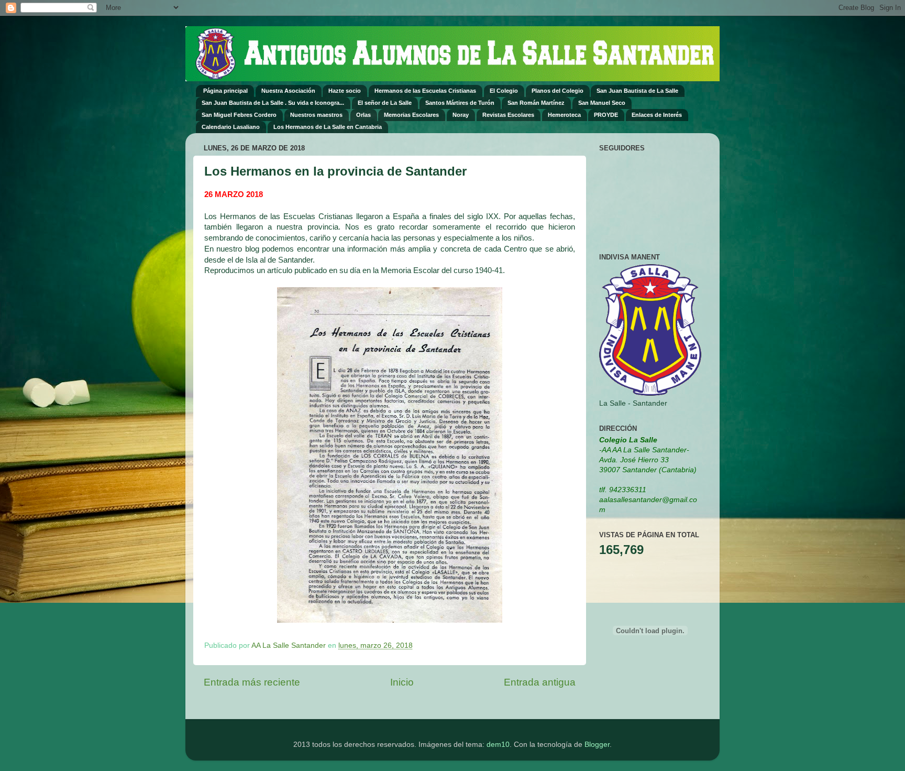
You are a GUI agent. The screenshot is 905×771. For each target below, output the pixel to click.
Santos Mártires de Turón (459, 103)
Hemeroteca (564, 115)
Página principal (225, 91)
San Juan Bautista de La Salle (637, 91)
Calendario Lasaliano (231, 127)
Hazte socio (344, 91)
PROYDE (606, 115)
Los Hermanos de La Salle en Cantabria (327, 127)
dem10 (498, 744)
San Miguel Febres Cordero (239, 115)
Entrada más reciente (252, 682)
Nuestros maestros (316, 115)
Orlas (363, 115)
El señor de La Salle (385, 103)
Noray (460, 115)
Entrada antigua (540, 682)
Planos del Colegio (557, 91)
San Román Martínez (536, 103)
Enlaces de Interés (657, 115)
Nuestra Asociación (288, 91)
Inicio (402, 682)
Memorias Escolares (411, 115)
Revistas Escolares (508, 115)
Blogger (597, 744)
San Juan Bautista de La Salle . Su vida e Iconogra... (273, 103)
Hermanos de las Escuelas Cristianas (425, 91)
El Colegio (504, 91)
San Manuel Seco (601, 103)
